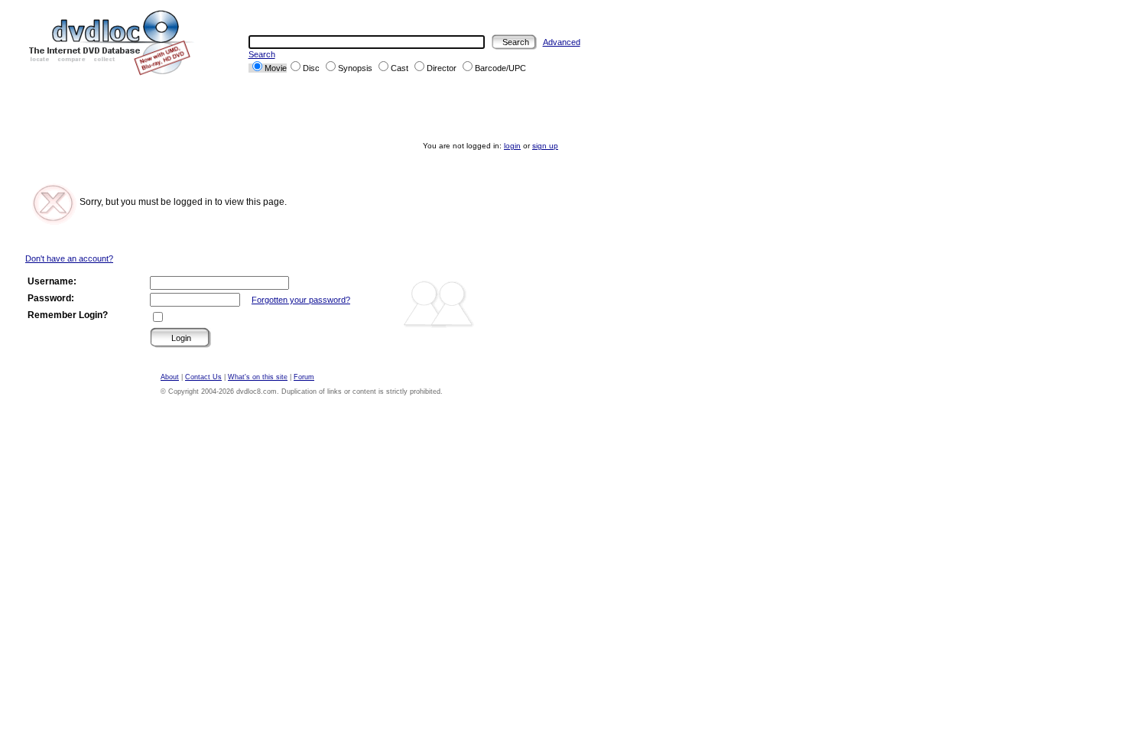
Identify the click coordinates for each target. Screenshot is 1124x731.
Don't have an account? (69, 258)
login (512, 145)
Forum (304, 377)
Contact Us (203, 377)
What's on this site (257, 377)
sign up (545, 145)
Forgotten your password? (301, 299)
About (170, 377)
